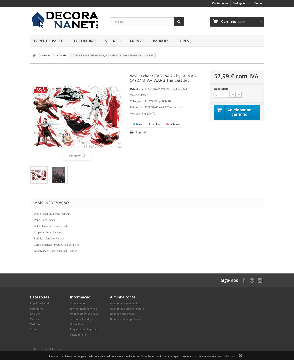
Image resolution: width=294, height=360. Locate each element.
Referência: (137, 89)
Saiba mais (228, 356)
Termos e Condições (82, 319)
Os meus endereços (122, 313)
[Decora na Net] (67, 20)
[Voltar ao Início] (34, 55)
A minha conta (122, 297)
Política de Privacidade (84, 313)
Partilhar (155, 124)
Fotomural (85, 40)
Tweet (139, 124)
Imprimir (141, 132)
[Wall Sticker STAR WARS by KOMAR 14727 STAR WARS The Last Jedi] (39, 175)
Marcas (137, 40)
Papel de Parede (50, 40)
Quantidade (221, 88)
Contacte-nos (220, 3)
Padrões (161, 40)
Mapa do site (78, 334)
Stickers (113, 40)
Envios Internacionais (83, 308)
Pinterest (174, 124)
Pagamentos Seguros (83, 329)
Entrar (258, 3)
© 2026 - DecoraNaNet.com (46, 349)
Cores (183, 40)
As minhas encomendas (125, 303)
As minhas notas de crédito (127, 308)
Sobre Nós (76, 324)
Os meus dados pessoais (125, 319)
